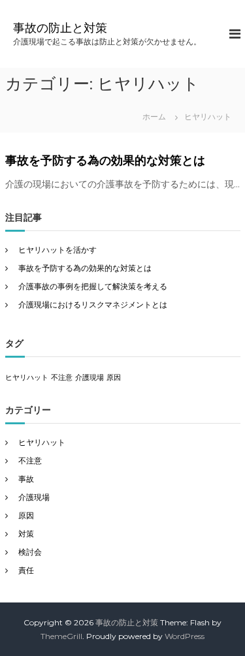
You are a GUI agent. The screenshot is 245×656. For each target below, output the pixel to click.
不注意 (62, 377)
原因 (113, 377)
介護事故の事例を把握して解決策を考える (92, 286)
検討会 (30, 552)
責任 (26, 570)
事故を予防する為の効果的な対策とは (105, 160)
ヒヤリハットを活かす (57, 250)
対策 (26, 534)
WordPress (184, 636)
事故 (26, 479)
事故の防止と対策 (60, 28)
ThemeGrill (61, 636)
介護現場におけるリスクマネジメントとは (92, 304)
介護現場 (89, 377)
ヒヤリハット (26, 377)
